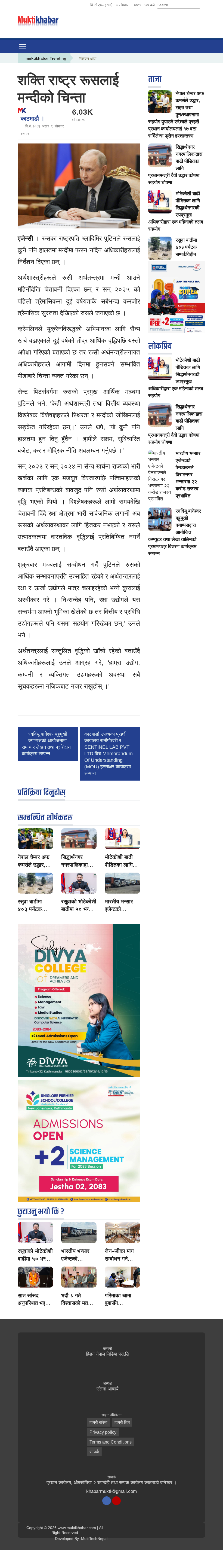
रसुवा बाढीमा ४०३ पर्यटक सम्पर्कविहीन (30, 909)
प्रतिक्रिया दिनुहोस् (41, 792)
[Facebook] (107, 1500)
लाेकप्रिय (160, 346)
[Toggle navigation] (22, 46)
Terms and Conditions (110, 1442)
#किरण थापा (87, 58)
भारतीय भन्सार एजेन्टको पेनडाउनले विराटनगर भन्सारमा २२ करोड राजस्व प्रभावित (188, 475)
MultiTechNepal (94, 1538)
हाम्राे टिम (122, 1422)
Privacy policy (102, 1432)
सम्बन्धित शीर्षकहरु (45, 817)
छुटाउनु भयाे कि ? (41, 1211)
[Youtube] (116, 1500)
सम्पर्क (94, 1452)
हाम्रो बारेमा (98, 1422)
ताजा (154, 79)
